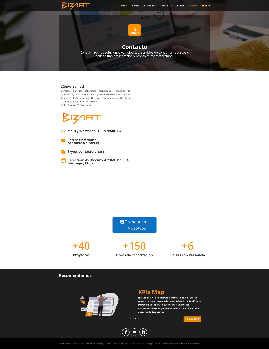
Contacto (193, 6)
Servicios (165, 6)
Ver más (194, 321)
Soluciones (148, 6)
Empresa (134, 6)
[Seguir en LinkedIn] (143, 332)
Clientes (180, 6)
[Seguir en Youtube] (134, 332)
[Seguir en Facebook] (126, 332)
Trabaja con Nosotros (137, 225)
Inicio (124, 6)
